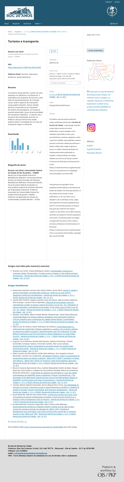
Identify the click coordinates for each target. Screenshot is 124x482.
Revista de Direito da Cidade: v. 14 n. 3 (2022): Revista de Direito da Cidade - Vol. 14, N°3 (43, 381)
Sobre (37, 23)
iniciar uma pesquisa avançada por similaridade (43, 427)
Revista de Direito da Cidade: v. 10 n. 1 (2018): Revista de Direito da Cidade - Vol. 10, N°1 (44, 296)
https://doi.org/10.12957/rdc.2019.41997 (24, 67)
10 (22, 421)
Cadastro (108, 2)
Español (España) (94, 149)
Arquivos (16, 23)
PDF (54, 51)
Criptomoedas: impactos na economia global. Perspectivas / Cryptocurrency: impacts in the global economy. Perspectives (45, 273)
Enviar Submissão (95, 50)
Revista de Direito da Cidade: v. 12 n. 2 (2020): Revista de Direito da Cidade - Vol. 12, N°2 (45, 391)
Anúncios (27, 23)
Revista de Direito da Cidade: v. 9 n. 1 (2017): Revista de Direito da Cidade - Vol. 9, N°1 (46, 400)
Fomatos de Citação (58, 83)
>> (26, 421)
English (90, 145)
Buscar (115, 23)
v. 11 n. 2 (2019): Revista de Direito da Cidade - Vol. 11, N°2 (45, 32)
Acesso (117, 2)
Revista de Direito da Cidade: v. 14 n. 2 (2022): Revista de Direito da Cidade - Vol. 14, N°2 (44, 415)
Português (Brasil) (94, 153)
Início (10, 32)
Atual (6, 23)
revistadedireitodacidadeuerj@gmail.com (30, 453)
